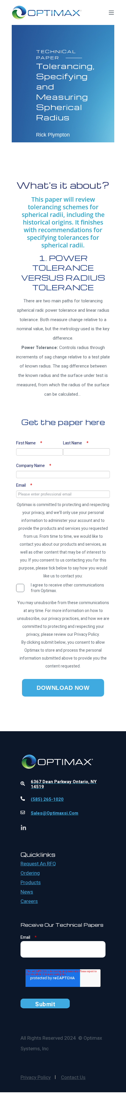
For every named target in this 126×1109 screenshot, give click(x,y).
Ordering (30, 873)
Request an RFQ (38, 863)
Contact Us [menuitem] (73, 1077)
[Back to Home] (47, 15)
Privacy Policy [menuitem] (36, 1077)
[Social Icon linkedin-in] (23, 827)
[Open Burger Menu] (111, 13)
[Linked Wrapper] (63, 745)
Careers (29, 901)
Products (31, 882)
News (27, 892)
